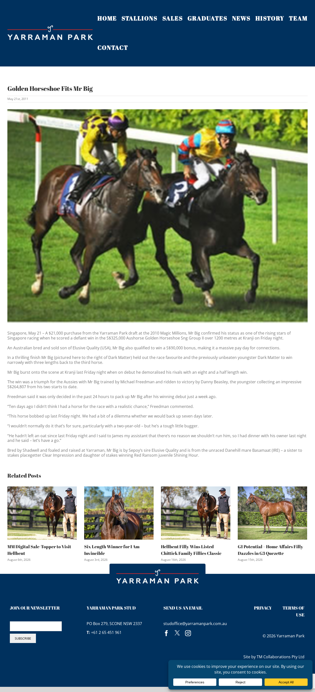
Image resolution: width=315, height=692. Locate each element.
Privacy (263, 608)
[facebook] (166, 633)
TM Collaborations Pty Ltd (280, 657)
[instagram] (188, 633)
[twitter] (177, 633)
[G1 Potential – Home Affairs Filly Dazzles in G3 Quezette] (272, 512)
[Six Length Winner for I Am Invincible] (119, 512)
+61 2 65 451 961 (106, 632)
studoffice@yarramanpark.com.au (195, 623)
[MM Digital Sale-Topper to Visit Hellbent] (42, 512)
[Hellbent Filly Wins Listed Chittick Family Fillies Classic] (195, 512)
